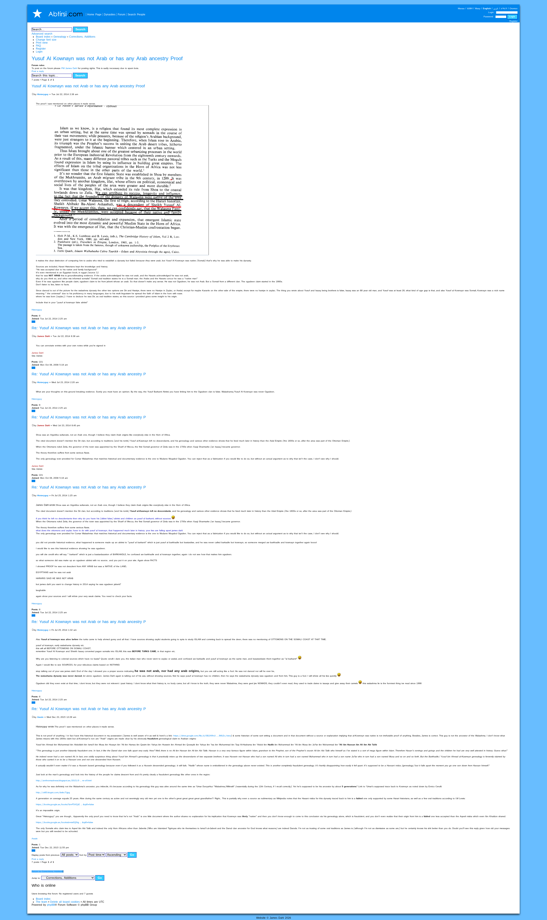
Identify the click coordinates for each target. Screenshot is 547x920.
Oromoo (514, 8)
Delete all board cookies (65, 901)
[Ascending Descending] (121, 855)
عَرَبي (495, 8)
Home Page (94, 14)
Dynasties (109, 14)
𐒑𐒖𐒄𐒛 (469, 8)
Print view (42, 42)
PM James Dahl (69, 68)
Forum (121, 14)
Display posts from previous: (46, 855)
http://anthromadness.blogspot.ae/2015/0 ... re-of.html (63, 780)
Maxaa (461, 8)
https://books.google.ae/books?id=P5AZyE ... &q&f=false (65, 804)
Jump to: (36, 878)
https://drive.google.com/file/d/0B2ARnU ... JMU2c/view (202, 735)
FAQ (38, 45)
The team (41, 901)
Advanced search (42, 33)
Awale (40, 717)
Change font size (46, 39)
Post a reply (38, 71)
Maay (477, 8)
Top (33, 321)
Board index (43, 36)
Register (513, 21)
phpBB (51, 904)
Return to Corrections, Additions (47, 871)
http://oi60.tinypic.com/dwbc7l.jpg (53, 792)
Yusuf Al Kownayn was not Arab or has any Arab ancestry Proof (107, 58)
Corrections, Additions (82, 36)
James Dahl (43, 336)
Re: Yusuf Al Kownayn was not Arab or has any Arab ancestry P (89, 328)
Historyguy (43, 94)
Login (39, 51)
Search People (136, 14)
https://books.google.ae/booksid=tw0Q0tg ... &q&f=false (64, 822)
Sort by (83, 855)
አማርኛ (504, 8)
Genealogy (59, 36)
